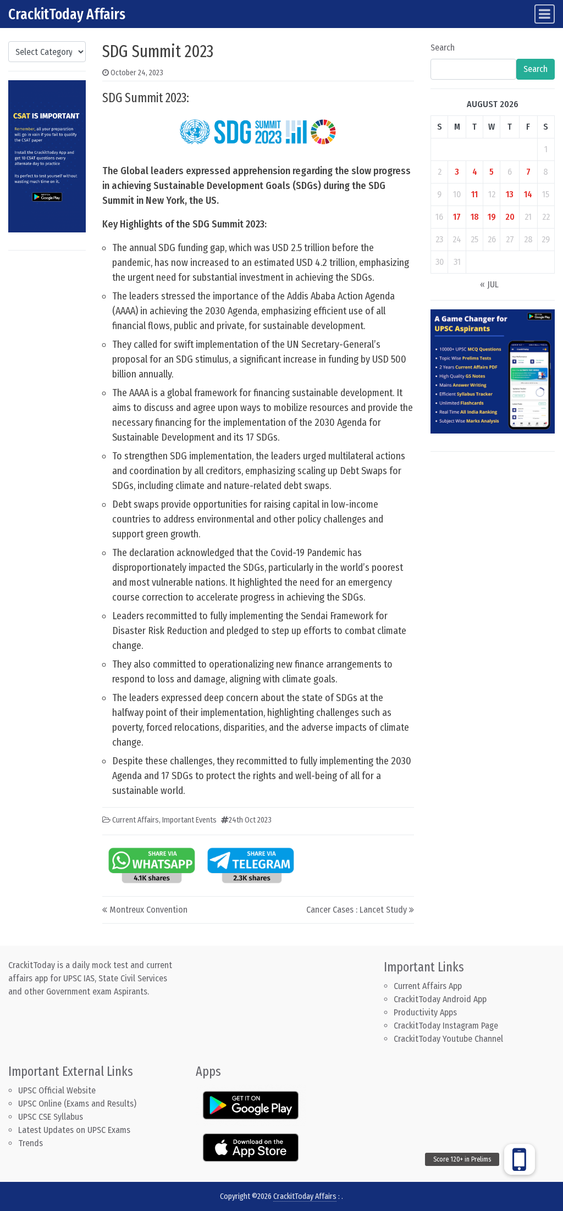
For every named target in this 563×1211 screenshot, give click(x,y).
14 (528, 194)
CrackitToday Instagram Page (446, 1025)
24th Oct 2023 (250, 820)
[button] (519, 1159)
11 (474, 194)
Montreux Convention (148, 909)
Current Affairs (135, 820)
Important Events (189, 820)
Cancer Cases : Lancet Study (356, 909)
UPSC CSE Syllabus (51, 1117)
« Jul (489, 284)
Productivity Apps (425, 1012)
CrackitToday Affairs (66, 14)
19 (492, 217)
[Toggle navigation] (544, 14)
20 (510, 217)
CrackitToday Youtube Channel (448, 1039)
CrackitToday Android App (440, 999)
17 (457, 217)
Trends (30, 1143)
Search (442, 47)
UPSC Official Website (57, 1090)
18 (475, 217)
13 (510, 194)
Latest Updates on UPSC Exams (74, 1130)
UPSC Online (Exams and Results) (77, 1103)
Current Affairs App (428, 986)
